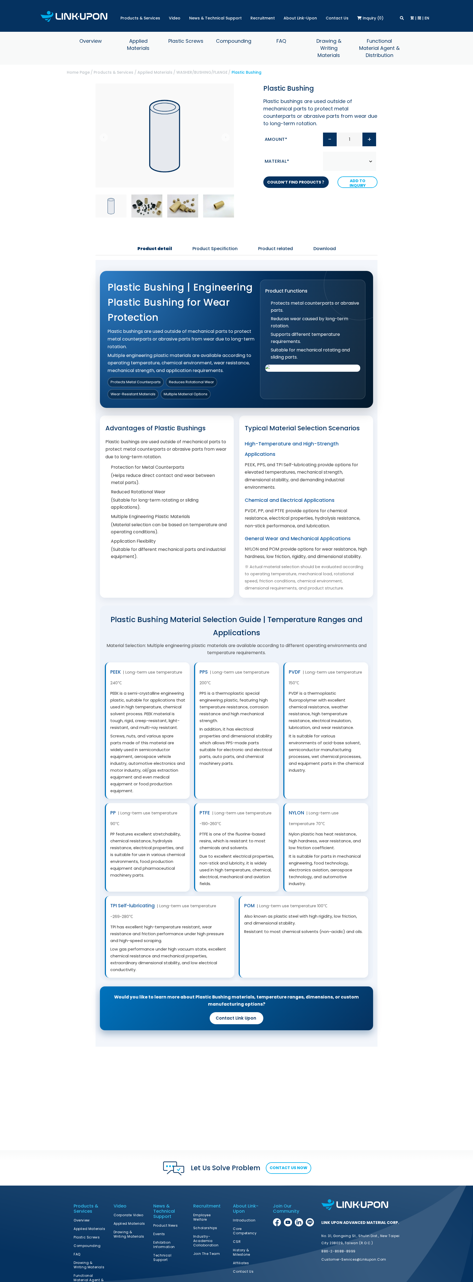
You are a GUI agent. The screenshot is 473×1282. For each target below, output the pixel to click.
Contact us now (288, 1168)
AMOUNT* (276, 139)
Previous (104, 137)
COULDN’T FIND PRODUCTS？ (296, 182)
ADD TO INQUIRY (358, 183)
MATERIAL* (277, 161)
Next (225, 137)
